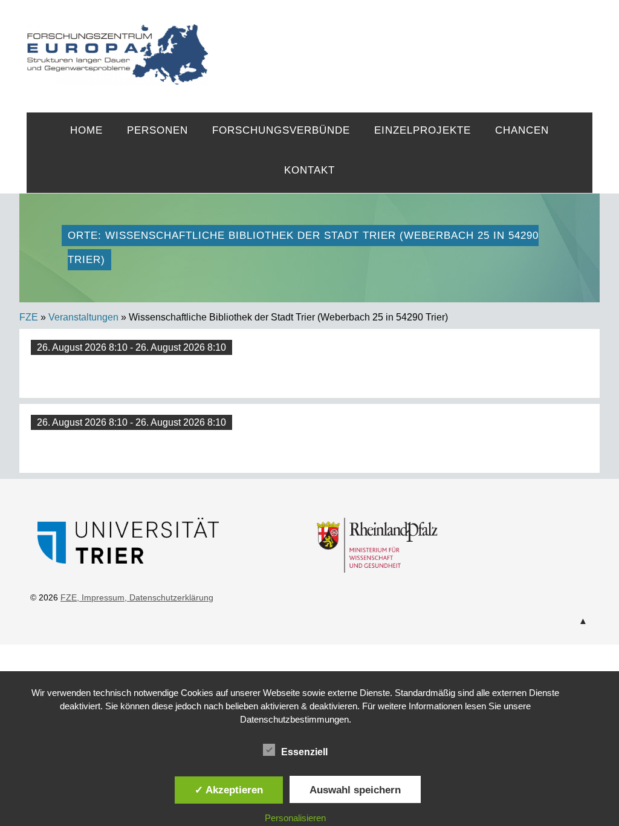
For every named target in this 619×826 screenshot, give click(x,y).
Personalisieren (295, 818)
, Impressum (101, 597)
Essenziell (304, 752)
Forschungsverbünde (281, 130)
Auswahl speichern (355, 789)
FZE (400, 43)
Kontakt (309, 170)
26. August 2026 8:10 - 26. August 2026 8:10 (131, 347)
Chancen (522, 130)
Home (86, 130)
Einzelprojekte (422, 130)
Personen (157, 130)
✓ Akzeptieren (229, 789)
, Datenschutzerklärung (169, 597)
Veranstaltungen (83, 317)
